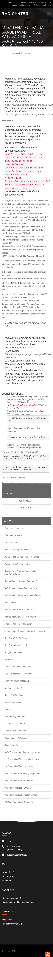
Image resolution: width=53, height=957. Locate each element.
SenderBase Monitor (13, 702)
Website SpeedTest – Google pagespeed (22, 773)
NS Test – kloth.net (13, 688)
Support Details (11, 745)
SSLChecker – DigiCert (14, 723)
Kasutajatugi (8, 876)
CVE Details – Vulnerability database (20, 588)
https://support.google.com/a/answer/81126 (29, 104)
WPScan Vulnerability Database (18, 802)
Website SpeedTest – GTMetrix (18, 780)
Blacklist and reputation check (18, 549)
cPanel (28, 53)
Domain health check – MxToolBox (20, 617)
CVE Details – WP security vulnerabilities (22, 595)
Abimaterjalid (9, 872)
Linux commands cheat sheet (17, 666)
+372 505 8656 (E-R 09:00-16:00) (33, 2)
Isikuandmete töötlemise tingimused (19, 902)
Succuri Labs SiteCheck (15, 731)
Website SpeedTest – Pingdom (18, 788)
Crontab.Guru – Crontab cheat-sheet (20, 581)
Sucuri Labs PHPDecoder (15, 738)
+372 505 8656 (13, 847)
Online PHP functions (14, 695)
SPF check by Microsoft (15, 716)
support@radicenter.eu (21, 5)
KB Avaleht (17, 53)
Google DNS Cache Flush (15, 638)
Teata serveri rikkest (43, 5)
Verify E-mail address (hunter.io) (18, 766)
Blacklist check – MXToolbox (17, 564)
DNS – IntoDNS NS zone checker (19, 609)
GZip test (8, 659)
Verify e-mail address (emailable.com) (21, 759)
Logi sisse (8, 919)
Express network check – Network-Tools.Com (24, 631)
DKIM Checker (10, 602)
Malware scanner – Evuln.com (18, 674)
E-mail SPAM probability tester (18, 624)
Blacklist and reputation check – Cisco (21, 557)
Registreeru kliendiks (12, 924)
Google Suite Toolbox (13, 652)
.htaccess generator (13, 535)
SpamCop (8, 709)
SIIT (25, 477)
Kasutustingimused (12, 898)
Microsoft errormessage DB (16, 681)
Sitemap (7, 881)
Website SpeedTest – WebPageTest (20, 795)
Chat (13, 2)
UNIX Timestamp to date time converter (22, 752)
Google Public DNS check (15, 645)
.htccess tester (11, 542)
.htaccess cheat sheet (14, 528)
